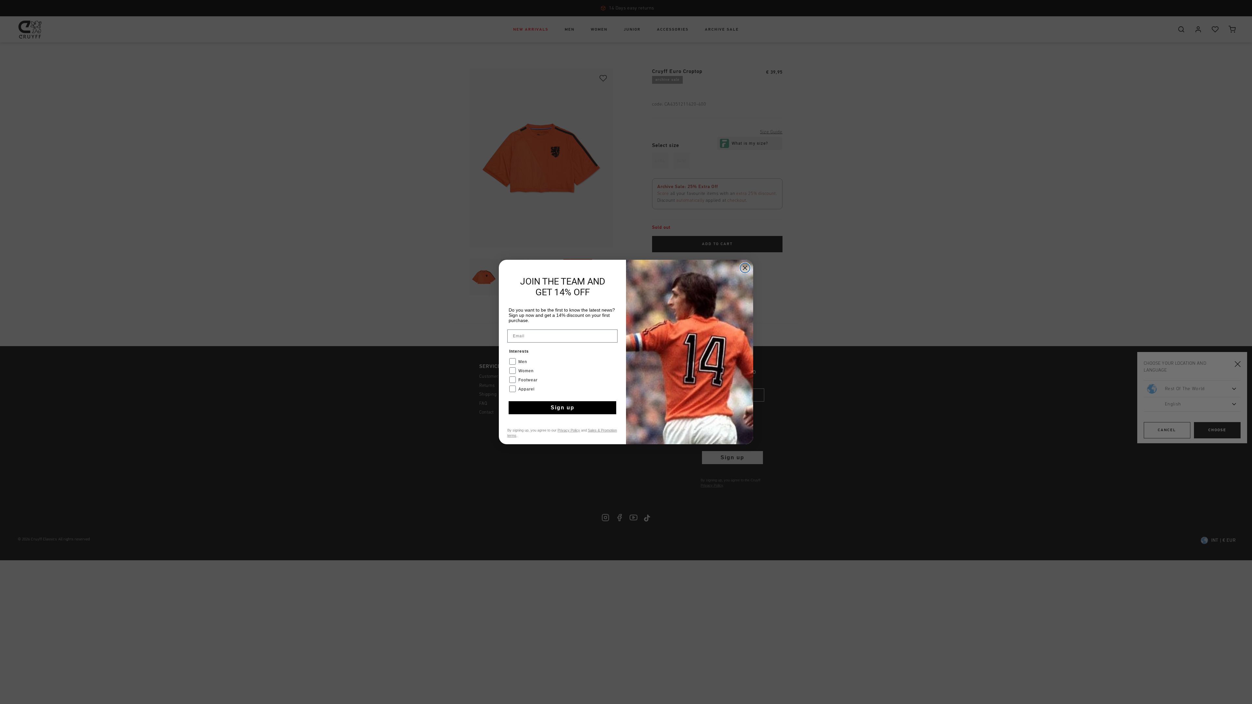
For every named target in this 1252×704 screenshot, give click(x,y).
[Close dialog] (745, 268)
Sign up (562, 407)
